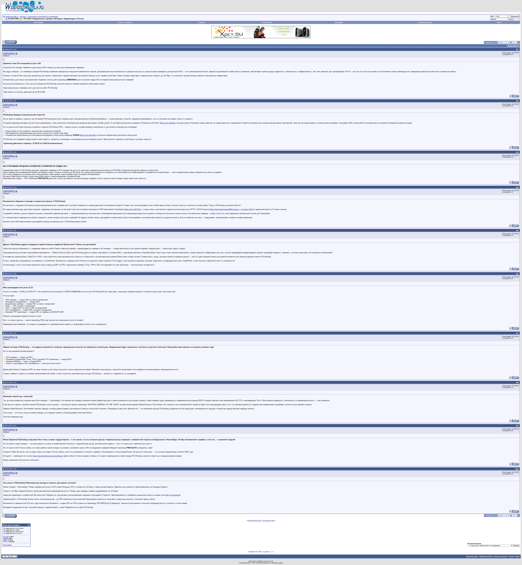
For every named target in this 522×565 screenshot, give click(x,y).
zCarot (280, 563)
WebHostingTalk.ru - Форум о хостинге (493, 556)
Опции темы (512, 46)
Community (266, 22)
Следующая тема (268, 520)
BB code (6, 536)
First (500, 42)
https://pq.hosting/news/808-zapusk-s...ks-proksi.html (231, 209)
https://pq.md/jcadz (88, 135)
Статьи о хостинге (125, 22)
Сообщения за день (424, 22)
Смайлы (6, 538)
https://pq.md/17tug (132, 209)
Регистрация (38, 22)
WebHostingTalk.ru (12, 16)
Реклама (23, 16)
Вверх (517, 556)
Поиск (499, 22)
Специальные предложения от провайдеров (43, 16)
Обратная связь (472, 556)
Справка (201, 22)
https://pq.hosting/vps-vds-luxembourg (48, 456)
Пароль (493, 19)
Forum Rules (7, 545)
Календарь (339, 22)
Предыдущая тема (254, 520)
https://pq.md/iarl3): (168, 123)
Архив (511, 556)
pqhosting (9, 53)
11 (513, 42)
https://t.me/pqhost (172, 495)
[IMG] (5, 540)
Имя (491, 16)
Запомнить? (515, 16)
